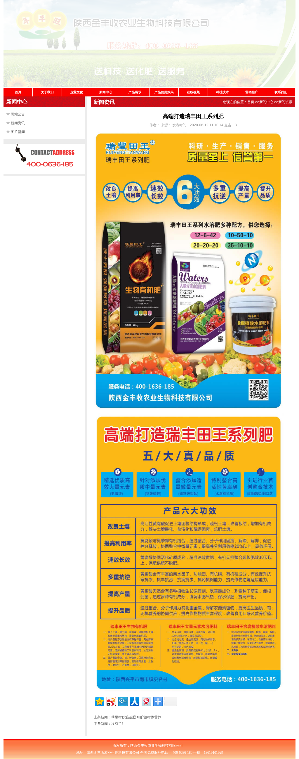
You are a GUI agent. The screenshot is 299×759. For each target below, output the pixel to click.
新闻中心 (105, 92)
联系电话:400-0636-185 (44, 165)
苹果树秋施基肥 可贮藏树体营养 (136, 717)
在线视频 (193, 92)
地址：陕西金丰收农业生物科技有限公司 (44, 197)
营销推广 (251, 92)
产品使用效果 (164, 92)
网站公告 (18, 114)
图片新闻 (18, 132)
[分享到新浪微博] (110, 700)
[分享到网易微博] (145, 700)
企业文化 (76, 92)
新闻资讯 (18, 123)
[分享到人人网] (134, 700)
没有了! (117, 724)
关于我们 (47, 92)
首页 (18, 92)
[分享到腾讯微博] (122, 700)
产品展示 (134, 92)
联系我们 (280, 92)
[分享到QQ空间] (99, 700)
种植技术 (222, 92)
